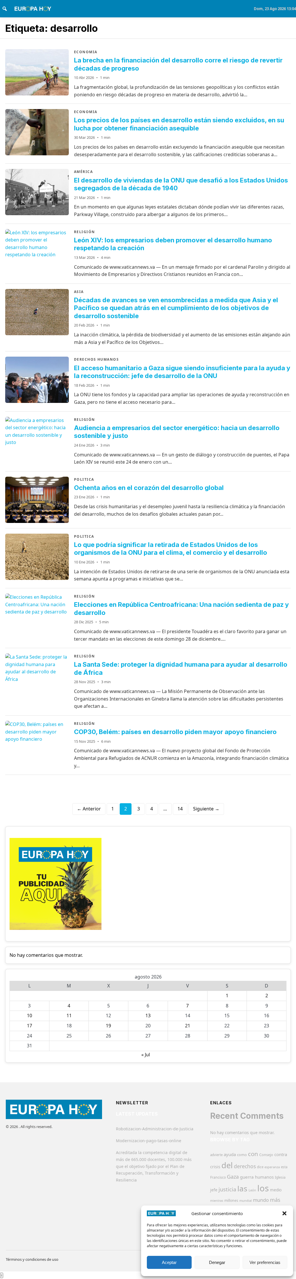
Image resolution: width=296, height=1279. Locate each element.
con (253, 1154)
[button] (284, 1213)
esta (284, 1167)
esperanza (272, 1167)
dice (260, 1167)
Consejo (266, 1154)
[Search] (4, 8)
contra (280, 1154)
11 (69, 1015)
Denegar (217, 1262)
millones (231, 1200)
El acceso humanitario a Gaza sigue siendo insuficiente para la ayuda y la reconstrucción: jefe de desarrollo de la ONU (182, 372)
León (252, 1190)
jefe (213, 1190)
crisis (215, 1166)
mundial (245, 1200)
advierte (216, 1155)
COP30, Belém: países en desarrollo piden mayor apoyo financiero (175, 732)
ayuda (230, 1154)
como (242, 1154)
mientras (216, 1201)
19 (108, 1025)
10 (29, 1015)
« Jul (145, 1054)
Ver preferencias (264, 1262)
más (275, 1199)
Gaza (233, 1176)
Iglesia (280, 1177)
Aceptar (169, 1262)
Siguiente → (206, 809)
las (242, 1188)
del (227, 1165)
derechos (245, 1166)
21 (187, 1025)
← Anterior (89, 809)
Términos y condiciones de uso (32, 1259)
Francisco (218, 1177)
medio (276, 1190)
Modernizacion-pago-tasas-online (148, 1140)
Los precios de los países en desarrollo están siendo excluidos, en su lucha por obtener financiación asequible (179, 124)
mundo (261, 1200)
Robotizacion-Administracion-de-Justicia (154, 1128)
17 (29, 1025)
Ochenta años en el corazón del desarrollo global (149, 487)
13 (148, 1015)
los (263, 1188)
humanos (264, 1177)
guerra (247, 1177)
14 (180, 809)
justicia (227, 1189)
